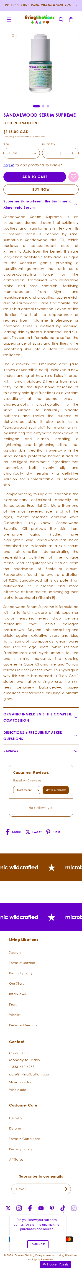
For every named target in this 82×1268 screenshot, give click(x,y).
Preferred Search (23, 1025)
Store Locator (20, 1082)
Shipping (8, 136)
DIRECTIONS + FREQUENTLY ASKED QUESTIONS (32, 735)
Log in (8, 165)
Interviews (17, 994)
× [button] (63, 1212)
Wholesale (17, 1090)
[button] (9, 19)
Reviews (10, 751)
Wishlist (15, 1015)
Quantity (48, 144)
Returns (15, 1128)
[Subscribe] (66, 1189)
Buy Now (41, 189)
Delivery (16, 1118)
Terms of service (22, 963)
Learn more (38, 1244)
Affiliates (16, 1159)
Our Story (16, 983)
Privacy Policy (20, 1149)
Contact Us (18, 1053)
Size (6, 144)
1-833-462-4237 (21, 1067)
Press (13, 1004)
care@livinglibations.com (30, 1074)
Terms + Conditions (24, 1139)
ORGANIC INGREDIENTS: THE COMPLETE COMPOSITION (37, 717)
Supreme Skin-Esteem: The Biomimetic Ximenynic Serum (37, 204)
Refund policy (21, 973)
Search (15, 952)
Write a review (56, 790)
